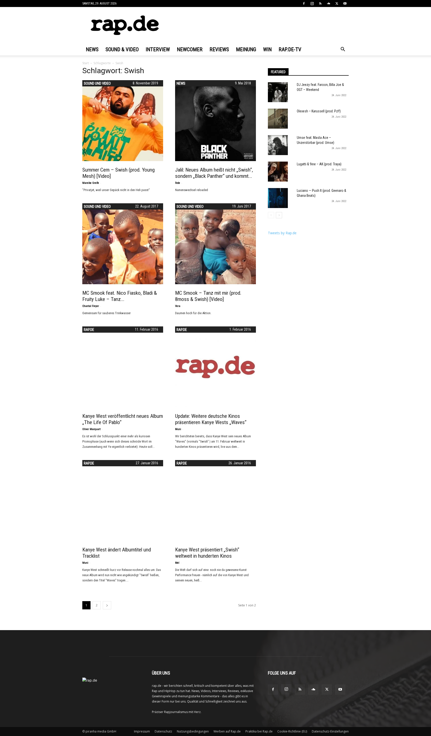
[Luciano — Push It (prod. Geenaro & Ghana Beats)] (278, 198)
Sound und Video (97, 83)
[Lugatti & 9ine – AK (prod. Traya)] (278, 172)
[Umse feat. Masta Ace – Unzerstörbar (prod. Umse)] (278, 145)
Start (85, 63)
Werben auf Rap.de (227, 731)
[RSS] (320, 3)
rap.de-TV (290, 49)
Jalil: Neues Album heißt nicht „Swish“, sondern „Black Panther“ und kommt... (214, 173)
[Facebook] (304, 3)
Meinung (246, 49)
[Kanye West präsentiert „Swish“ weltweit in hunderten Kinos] (215, 500)
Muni (178, 429)
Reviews (219, 49)
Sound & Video (122, 49)
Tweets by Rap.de (282, 233)
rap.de (89, 329)
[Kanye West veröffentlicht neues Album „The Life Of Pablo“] (122, 366)
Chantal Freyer (90, 306)
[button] (343, 49)
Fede (177, 183)
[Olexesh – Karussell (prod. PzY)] (278, 119)
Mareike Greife (90, 183)
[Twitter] (336, 3)
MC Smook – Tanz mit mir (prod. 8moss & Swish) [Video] (208, 296)
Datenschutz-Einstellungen (330, 731)
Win (267, 49)
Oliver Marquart (91, 429)
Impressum (142, 731)
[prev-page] (271, 215)
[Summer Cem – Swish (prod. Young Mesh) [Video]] (122, 120)
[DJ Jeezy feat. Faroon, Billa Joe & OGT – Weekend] (278, 92)
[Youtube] (345, 3)
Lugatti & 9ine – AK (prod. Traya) (319, 164)
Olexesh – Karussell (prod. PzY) (319, 111)
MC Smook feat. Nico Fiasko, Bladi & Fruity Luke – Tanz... (119, 296)
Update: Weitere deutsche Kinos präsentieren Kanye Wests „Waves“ (210, 419)
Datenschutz (163, 731)
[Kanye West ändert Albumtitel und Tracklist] (122, 500)
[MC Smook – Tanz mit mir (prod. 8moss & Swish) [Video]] (215, 243)
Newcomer (190, 49)
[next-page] (107, 605)
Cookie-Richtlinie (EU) (292, 731)
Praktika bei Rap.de (259, 731)
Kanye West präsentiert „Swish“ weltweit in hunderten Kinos (207, 553)
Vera (177, 306)
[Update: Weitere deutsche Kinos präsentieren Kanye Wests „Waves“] (215, 366)
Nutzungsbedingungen (193, 731)
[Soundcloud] (328, 3)
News (92, 49)
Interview (158, 49)
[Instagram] (312, 3)
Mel (177, 562)
